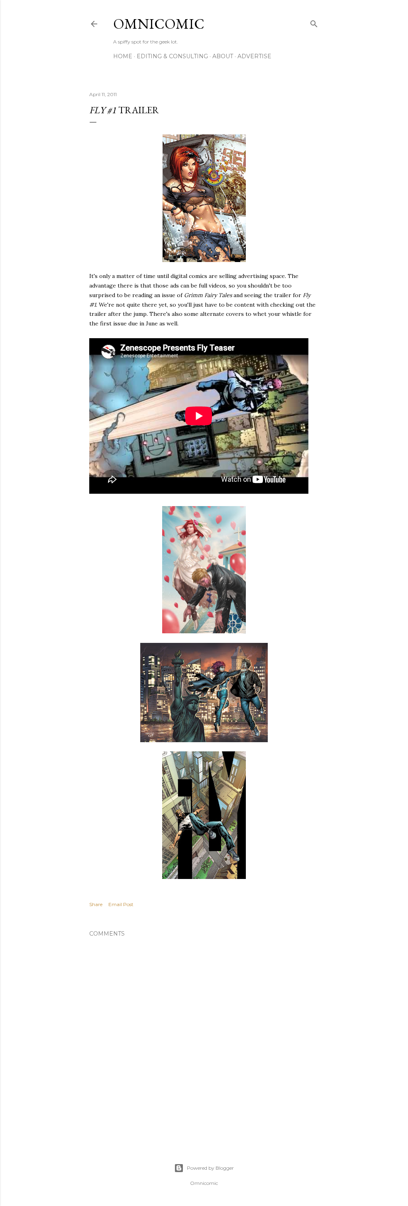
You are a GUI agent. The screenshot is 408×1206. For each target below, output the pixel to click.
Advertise (254, 56)
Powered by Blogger (210, 1168)
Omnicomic (158, 23)
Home (122, 56)
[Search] (314, 22)
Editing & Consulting (172, 56)
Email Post (120, 904)
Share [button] (95, 904)
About (222, 56)
